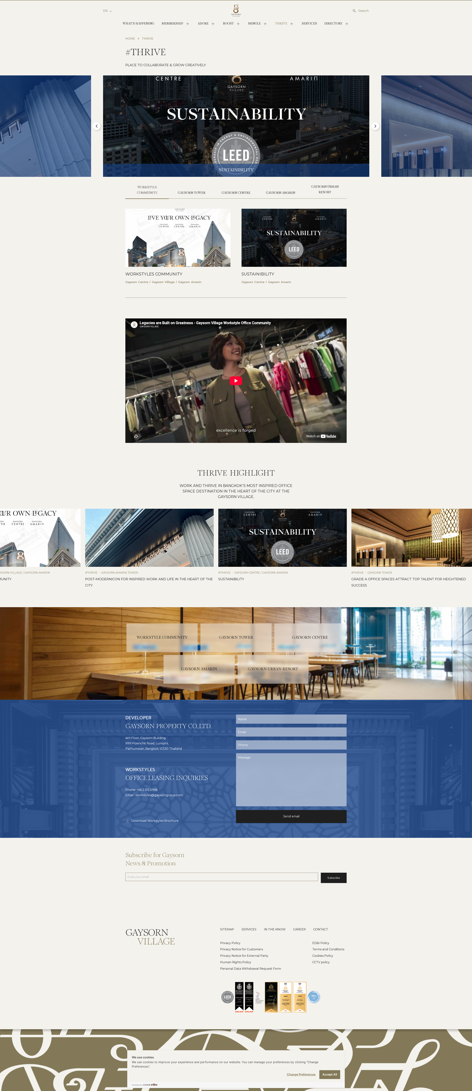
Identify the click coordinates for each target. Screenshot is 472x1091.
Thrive (281, 23)
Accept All (329, 1074)
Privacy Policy (230, 943)
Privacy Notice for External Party (244, 956)
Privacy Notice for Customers (241, 949)
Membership (172, 23)
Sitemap (227, 929)
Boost (228, 23)
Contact (320, 929)
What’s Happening (138, 23)
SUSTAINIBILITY (258, 274)
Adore (203, 23)
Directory (333, 23)
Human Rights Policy (235, 962)
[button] (96, 126)
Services (309, 23)
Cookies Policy (322, 956)
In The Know (275, 929)
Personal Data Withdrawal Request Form (250, 968)
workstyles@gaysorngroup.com (159, 795)
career (299, 929)
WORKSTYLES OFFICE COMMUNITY (268, 579)
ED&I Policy (320, 943)
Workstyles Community (153, 274)
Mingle (254, 23)
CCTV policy (321, 962)
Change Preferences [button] (301, 1074)
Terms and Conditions (328, 949)
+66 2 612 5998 (147, 790)
